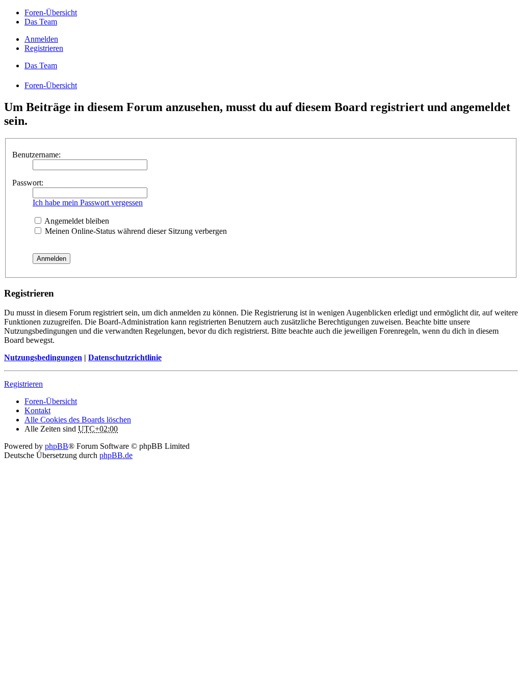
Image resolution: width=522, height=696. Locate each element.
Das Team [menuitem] (40, 21)
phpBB (56, 446)
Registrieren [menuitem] (43, 48)
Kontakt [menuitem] (37, 410)
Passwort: (27, 182)
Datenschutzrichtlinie (125, 357)
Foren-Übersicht (50, 401)
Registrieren (23, 384)
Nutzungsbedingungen (43, 357)
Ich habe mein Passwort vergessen (88, 202)
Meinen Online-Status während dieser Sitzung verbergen (135, 231)
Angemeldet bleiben (76, 221)
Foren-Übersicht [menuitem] (50, 12)
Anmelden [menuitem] (41, 39)
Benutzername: (36, 154)
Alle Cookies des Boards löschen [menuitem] (77, 419)
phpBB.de (116, 455)
